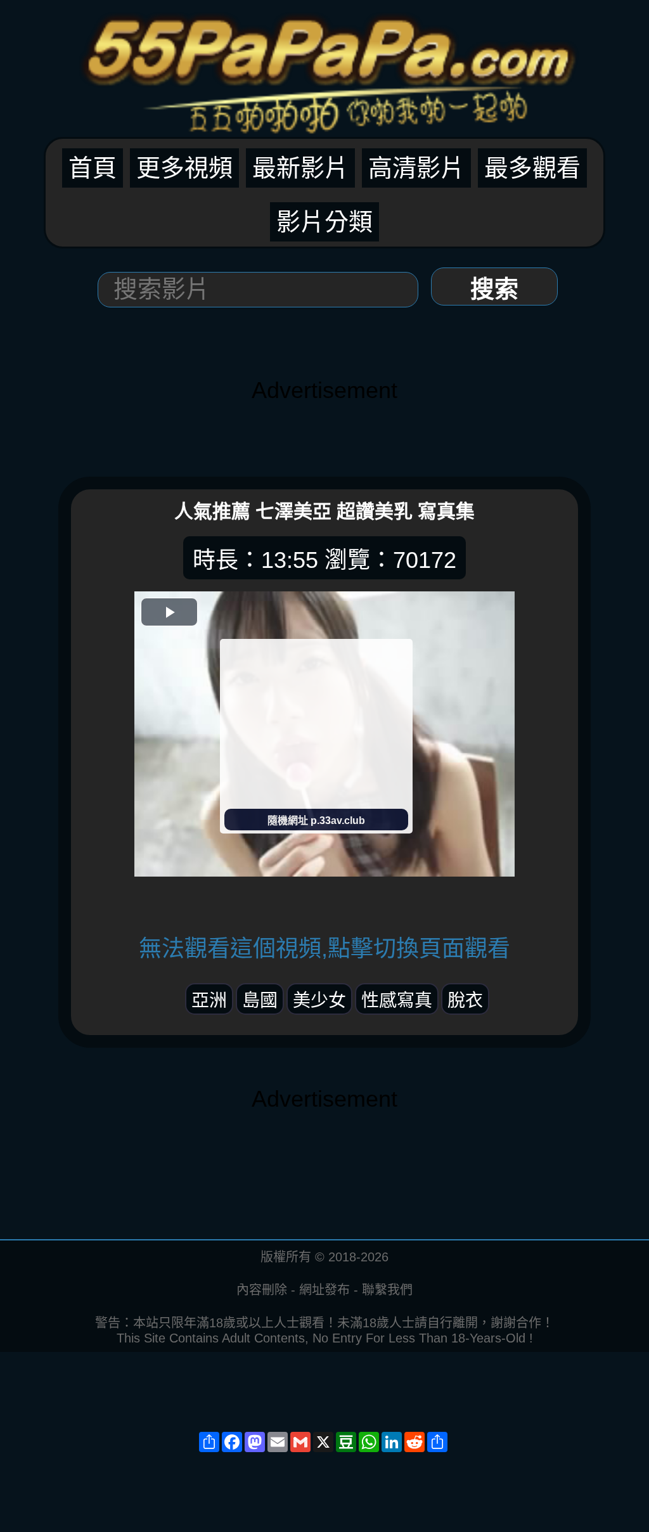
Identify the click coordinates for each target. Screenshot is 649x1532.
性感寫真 (396, 1000)
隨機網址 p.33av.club (316, 820)
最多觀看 (532, 168)
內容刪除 (261, 1290)
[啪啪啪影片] (324, 67)
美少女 (319, 1000)
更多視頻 (184, 168)
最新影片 (300, 168)
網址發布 (324, 1290)
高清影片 (416, 168)
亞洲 (209, 1000)
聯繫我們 (387, 1290)
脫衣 (465, 1000)
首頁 (92, 168)
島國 (260, 1000)
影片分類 (324, 222)
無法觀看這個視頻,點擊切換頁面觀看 (324, 949)
